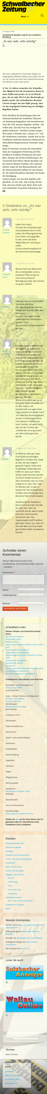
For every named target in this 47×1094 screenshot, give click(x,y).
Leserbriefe (10, 863)
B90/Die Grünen (12, 642)
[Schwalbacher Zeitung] (23, 7)
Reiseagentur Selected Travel (18, 791)
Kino (10, 885)
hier (17, 819)
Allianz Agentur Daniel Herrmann (20, 813)
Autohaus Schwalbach (15, 698)
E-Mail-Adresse (9, 597)
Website (6, 603)
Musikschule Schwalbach (16, 660)
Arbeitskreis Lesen (13, 639)
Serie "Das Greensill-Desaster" (21, 900)
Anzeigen (9, 851)
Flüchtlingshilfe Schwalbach (17, 650)
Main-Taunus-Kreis (14, 867)
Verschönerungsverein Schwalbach (20, 673)
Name (6, 589)
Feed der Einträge (12, 1075)
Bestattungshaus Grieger (16, 706)
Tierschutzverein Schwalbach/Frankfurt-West (24, 668)
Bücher (11, 878)
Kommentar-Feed (12, 1079)
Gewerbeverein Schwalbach (17, 652)
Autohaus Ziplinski (13, 701)
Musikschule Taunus (14, 663)
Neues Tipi (25, 948)
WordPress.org (11, 1083)
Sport (8, 908)
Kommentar (9, 572)
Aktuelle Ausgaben (13, 847)
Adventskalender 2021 (15, 843)
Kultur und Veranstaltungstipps (19, 859)
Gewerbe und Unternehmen (17, 855)
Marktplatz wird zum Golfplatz (29, 938)
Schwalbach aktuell (14, 897)
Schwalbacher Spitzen (15, 904)
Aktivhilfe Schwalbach (15, 636)
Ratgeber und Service (15, 874)
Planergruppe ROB (13, 687)
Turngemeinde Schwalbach (17, 671)
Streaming (12, 893)
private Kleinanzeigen (15, 870)
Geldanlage (13, 882)
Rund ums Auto (14, 889)
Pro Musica (10, 665)
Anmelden (9, 1071)
